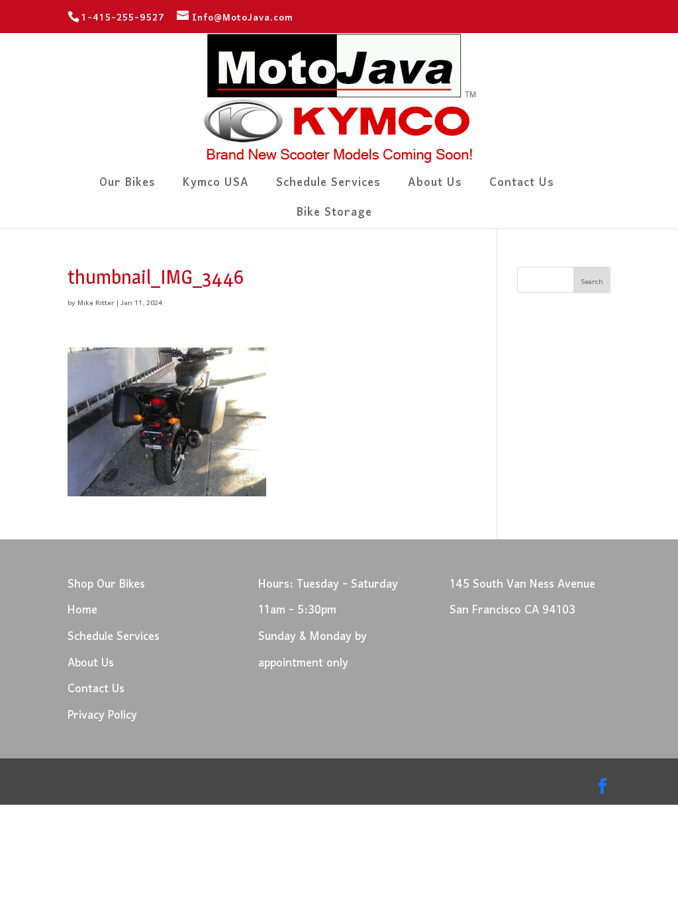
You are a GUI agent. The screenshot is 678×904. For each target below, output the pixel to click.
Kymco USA (216, 187)
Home (82, 610)
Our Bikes (127, 187)
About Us (435, 187)
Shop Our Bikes (106, 584)
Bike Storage (334, 216)
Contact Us (521, 187)
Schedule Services (328, 187)
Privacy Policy (102, 715)
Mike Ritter (96, 303)
